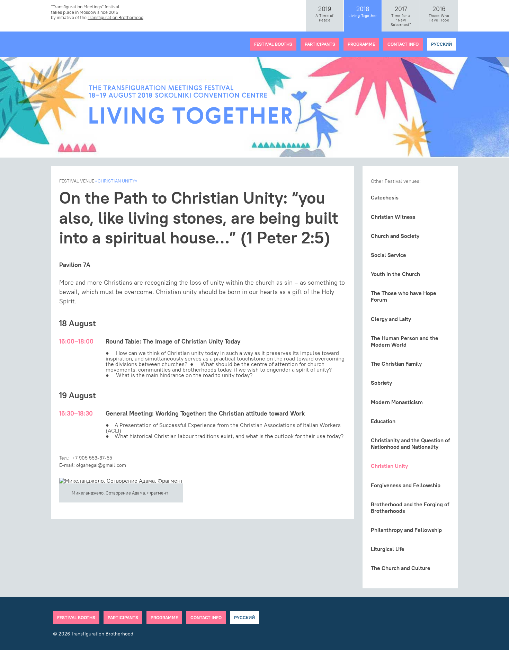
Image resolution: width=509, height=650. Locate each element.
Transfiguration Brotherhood (115, 17)
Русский (441, 44)
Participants (320, 44)
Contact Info (403, 44)
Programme (361, 44)
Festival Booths (273, 44)
